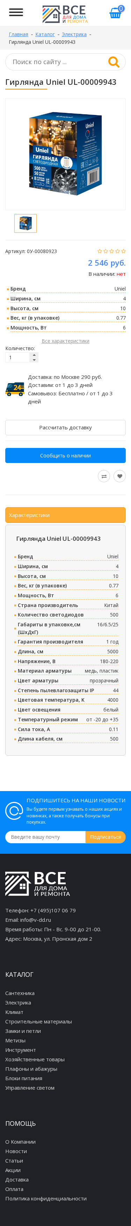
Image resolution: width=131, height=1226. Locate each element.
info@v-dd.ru (35, 919)
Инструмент (20, 1049)
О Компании (20, 1141)
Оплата (14, 1188)
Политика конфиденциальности (46, 1198)
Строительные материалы (38, 1021)
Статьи (14, 1160)
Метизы (15, 1040)
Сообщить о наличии (65, 455)
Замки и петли (23, 1030)
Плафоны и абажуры (31, 1068)
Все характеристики (65, 341)
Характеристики (29, 514)
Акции (13, 1169)
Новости (16, 1151)
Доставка (17, 1179)
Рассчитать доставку (65, 427)
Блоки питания (23, 1078)
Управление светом (29, 1087)
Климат (14, 1011)
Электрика (18, 1002)
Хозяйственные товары (35, 1059)
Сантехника (20, 992)
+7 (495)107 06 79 (53, 910)
